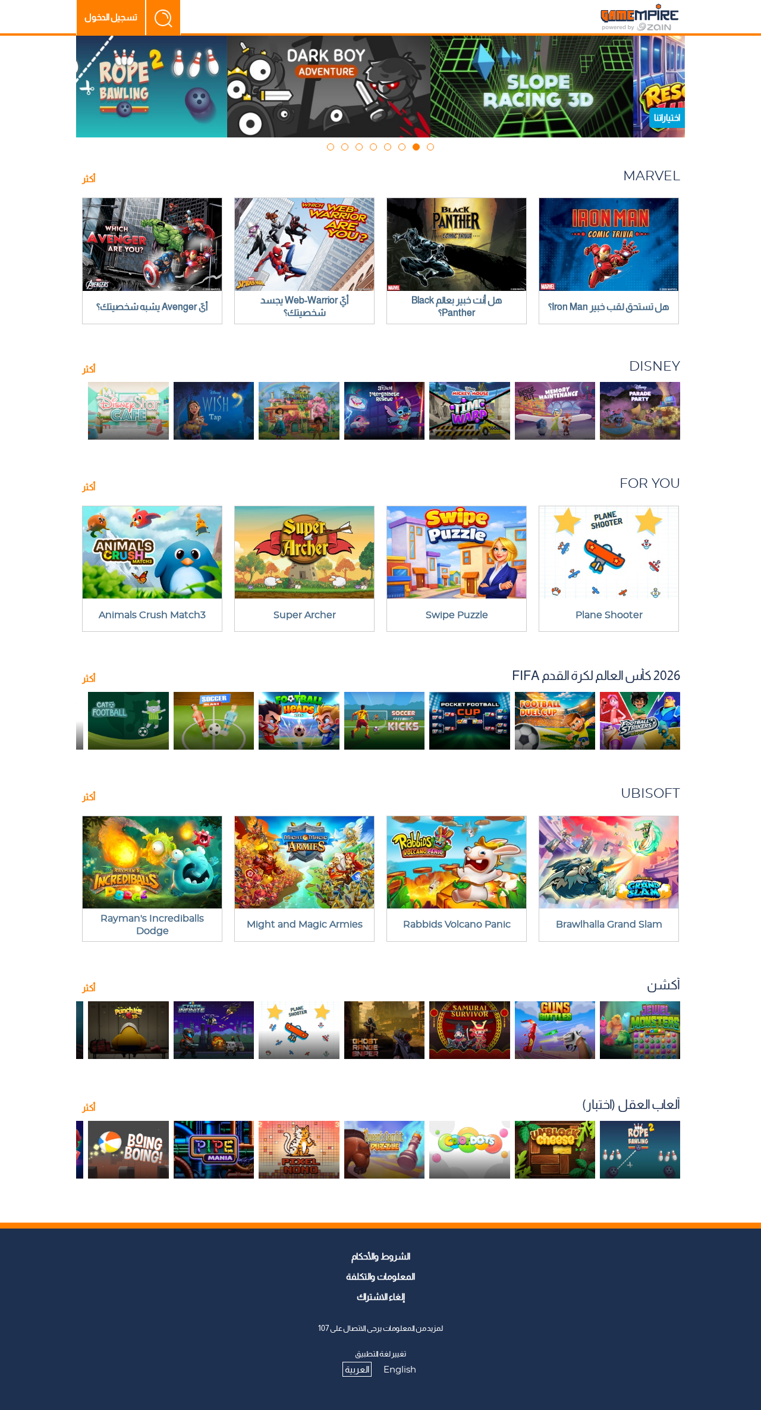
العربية (357, 1369)
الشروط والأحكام (380, 1256)
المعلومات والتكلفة (380, 1276)
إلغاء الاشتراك (381, 1297)
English (399, 1369)
